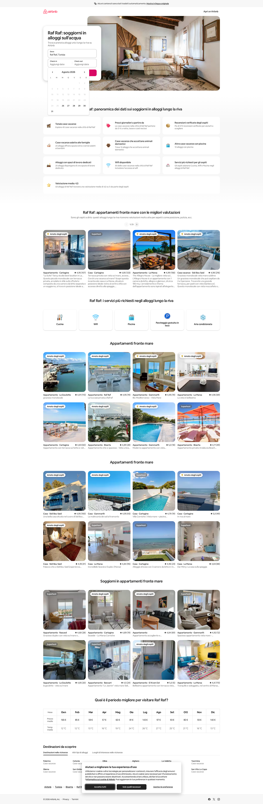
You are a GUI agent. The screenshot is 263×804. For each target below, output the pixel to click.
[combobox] (72, 54)
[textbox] (60, 64)
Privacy (66, 799)
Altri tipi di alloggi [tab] (80, 752)
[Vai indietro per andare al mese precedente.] (52, 72)
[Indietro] (126, 224)
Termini (75, 799)
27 (68, 106)
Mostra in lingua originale (157, 3)
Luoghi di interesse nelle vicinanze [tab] (107, 752)
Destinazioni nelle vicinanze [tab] (55, 752)
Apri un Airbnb (210, 11)
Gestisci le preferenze (163, 787)
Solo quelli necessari (131, 787)
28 (74, 106)
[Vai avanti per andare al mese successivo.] (84, 72)
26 (63, 106)
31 (52, 111)
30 (84, 106)
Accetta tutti (100, 787)
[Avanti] (136, 224)
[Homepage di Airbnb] (50, 11)
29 (79, 106)
